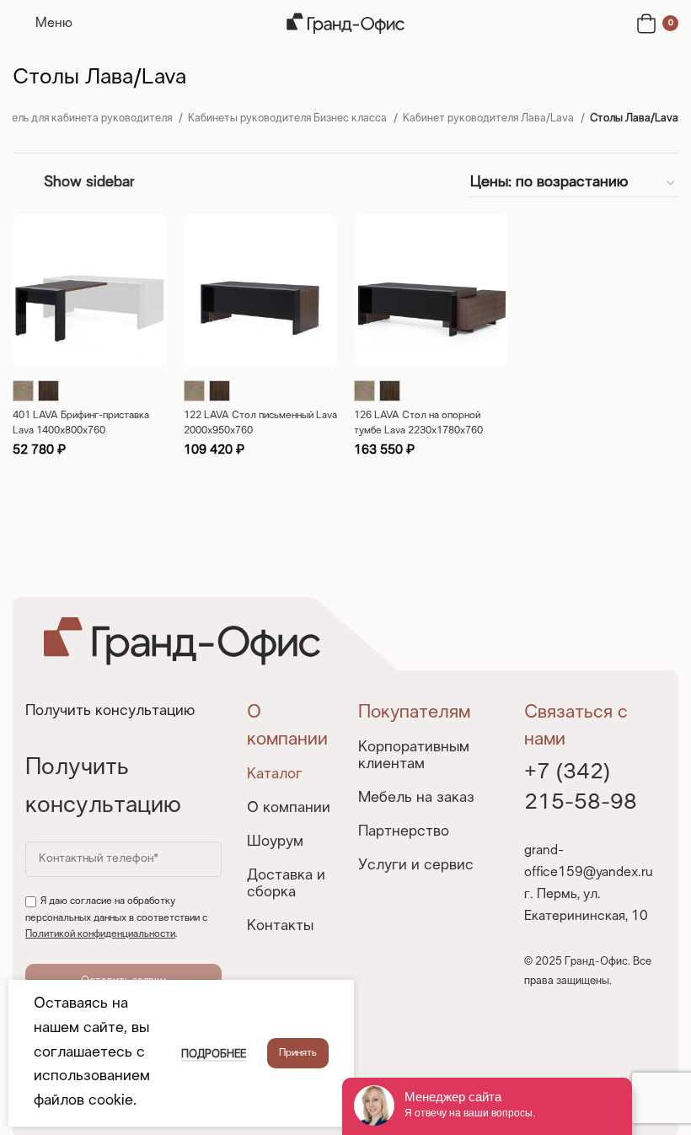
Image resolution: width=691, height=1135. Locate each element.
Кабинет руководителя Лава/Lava (489, 119)
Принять (298, 1053)
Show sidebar (89, 182)
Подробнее (213, 1055)
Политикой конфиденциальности (100, 934)
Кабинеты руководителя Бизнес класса (288, 119)
